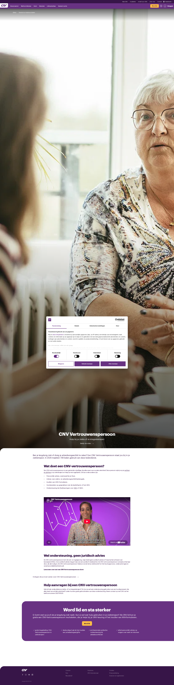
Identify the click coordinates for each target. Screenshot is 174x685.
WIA (75, 488)
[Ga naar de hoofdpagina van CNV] (4, 5)
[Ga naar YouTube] (29, 674)
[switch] (76, 356)
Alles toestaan (113, 364)
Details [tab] (77, 326)
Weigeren (61, 364)
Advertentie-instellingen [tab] (97, 326)
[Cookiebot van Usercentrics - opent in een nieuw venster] (118, 319)
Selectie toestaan (87, 364)
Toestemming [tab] (56, 326)
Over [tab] (117, 326)
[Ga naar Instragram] (25, 674)
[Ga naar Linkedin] (32, 674)
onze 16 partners (58, 334)
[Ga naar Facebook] (22, 674)
